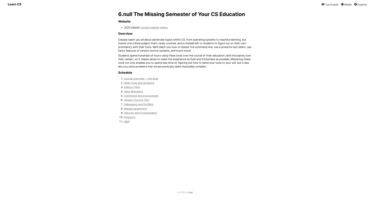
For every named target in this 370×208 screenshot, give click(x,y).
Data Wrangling (133, 91)
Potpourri (129, 117)
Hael (190, 192)
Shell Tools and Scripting (139, 82)
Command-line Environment (141, 95)
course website (150, 27)
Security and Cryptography (140, 112)
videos (164, 27)
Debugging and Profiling (138, 104)
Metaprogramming (135, 108)
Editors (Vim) (132, 87)
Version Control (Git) (136, 100)
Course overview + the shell (141, 78)
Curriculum (332, 4)
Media (348, 4)
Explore (362, 4)
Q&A (127, 121)
